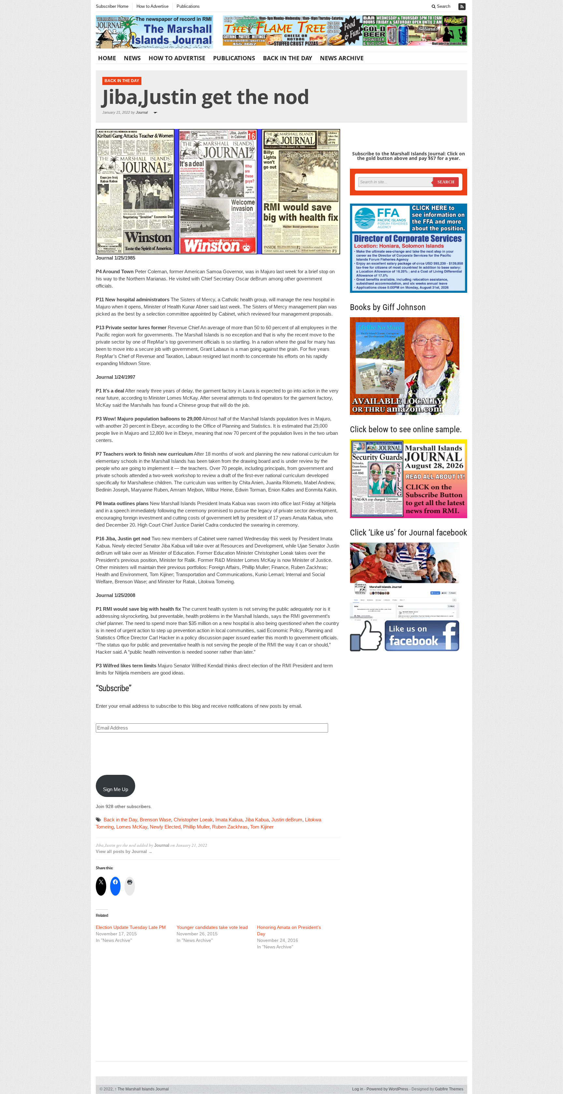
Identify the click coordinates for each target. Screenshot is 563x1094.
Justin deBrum (286, 819)
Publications (188, 6)
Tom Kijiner (262, 827)
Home (107, 58)
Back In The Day (287, 58)
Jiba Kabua (257, 819)
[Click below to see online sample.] (408, 478)
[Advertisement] (218, 1004)
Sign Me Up (115, 789)
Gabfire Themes (449, 1089)
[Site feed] (462, 6)
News (132, 58)
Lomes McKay (131, 827)
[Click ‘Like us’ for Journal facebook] (408, 597)
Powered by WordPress (387, 1089)
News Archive (342, 58)
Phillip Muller (196, 827)
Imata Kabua (228, 819)
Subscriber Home (112, 6)
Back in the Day (120, 819)
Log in (357, 1089)
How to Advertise (152, 6)
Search (443, 6)
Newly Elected (165, 827)
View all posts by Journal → (124, 851)
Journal (142, 112)
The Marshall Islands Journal (142, 1089)
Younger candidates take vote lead (212, 927)
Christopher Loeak (193, 819)
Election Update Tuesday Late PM (131, 927)
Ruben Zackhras (230, 827)
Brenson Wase (155, 819)
